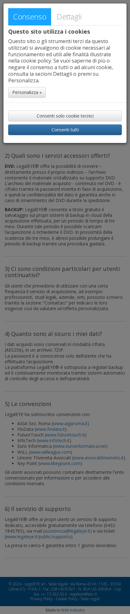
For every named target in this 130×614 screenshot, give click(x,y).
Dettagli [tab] (69, 16)
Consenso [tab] (29, 16)
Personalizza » (27, 92)
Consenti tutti (65, 130)
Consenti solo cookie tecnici (65, 116)
